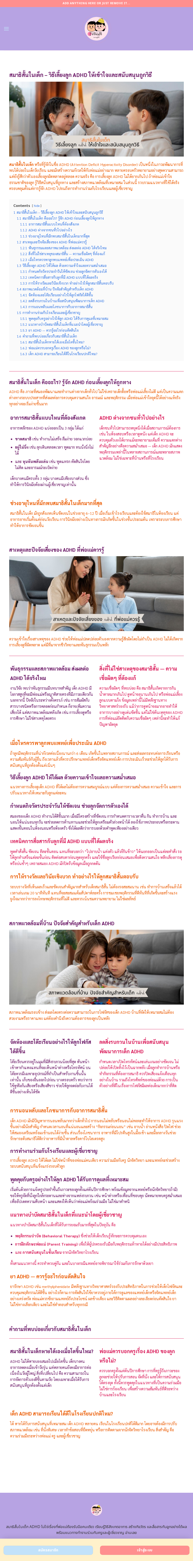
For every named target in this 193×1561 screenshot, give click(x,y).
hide (37, 206)
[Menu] (6, 28)
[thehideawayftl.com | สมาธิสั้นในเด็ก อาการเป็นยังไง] (96, 28)
